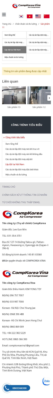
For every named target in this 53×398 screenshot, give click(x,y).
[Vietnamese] (30, 16)
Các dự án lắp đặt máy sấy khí (19, 159)
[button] (49, 98)
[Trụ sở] (26, 214)
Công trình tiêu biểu (15, 137)
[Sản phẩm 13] (14, 95)
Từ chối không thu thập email (21, 202)
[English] (38, 16)
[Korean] (21, 16)
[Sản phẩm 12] (39, 95)
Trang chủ (8, 186)
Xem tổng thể (12, 144)
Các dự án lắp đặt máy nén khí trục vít (22, 149)
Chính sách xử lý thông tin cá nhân (24, 194)
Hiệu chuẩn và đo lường (16, 175)
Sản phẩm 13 (13, 107)
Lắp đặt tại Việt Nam (15, 164)
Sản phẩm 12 (39, 107)
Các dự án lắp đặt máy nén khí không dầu (24, 154)
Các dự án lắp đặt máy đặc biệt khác (22, 169)
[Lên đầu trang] (45, 390)
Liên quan (10, 81)
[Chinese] (46, 16)
